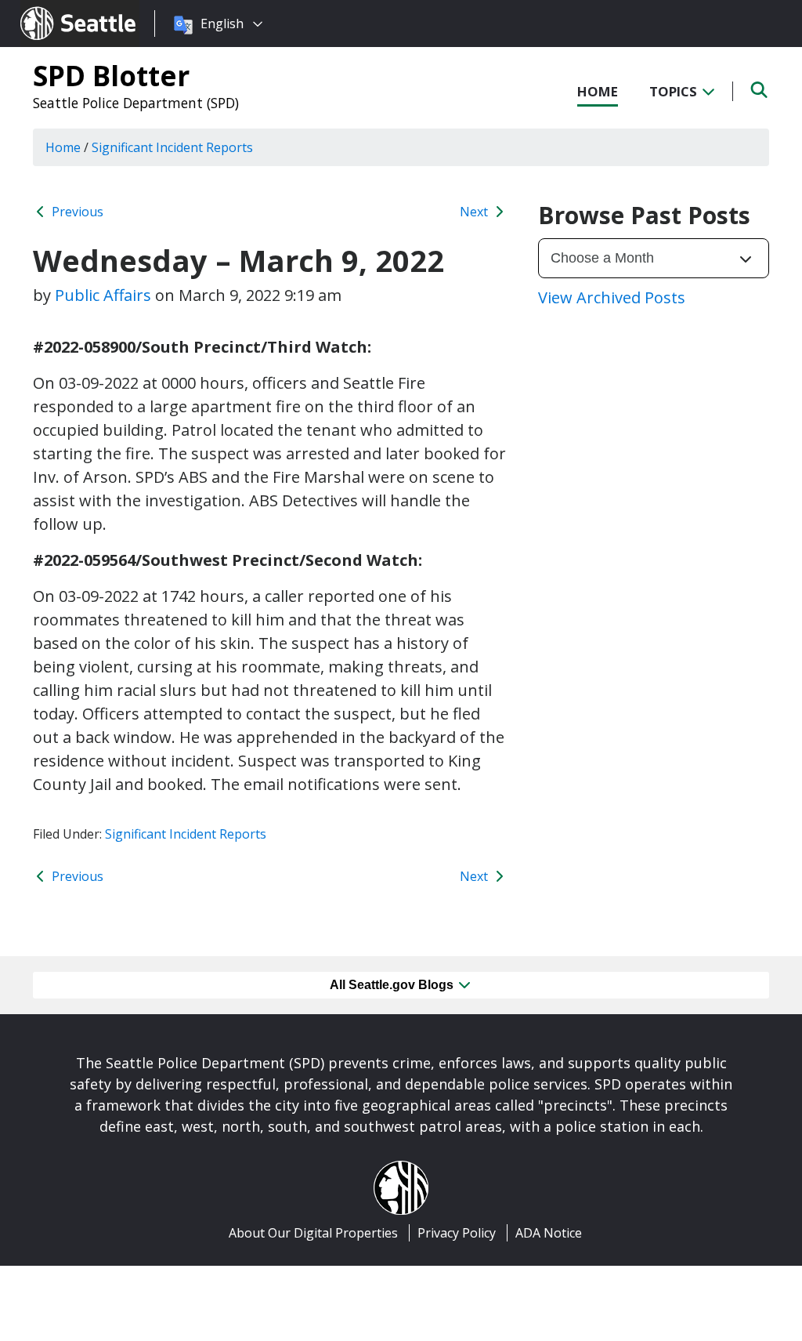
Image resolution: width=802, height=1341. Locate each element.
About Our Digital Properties (313, 1232)
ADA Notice (548, 1232)
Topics (674, 91)
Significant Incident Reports (185, 834)
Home (597, 91)
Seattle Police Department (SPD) (136, 102)
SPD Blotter (111, 75)
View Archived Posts (611, 297)
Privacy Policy (456, 1232)
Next (475, 211)
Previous (76, 211)
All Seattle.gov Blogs (393, 984)
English (222, 23)
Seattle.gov (53, 8)
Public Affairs (103, 295)
